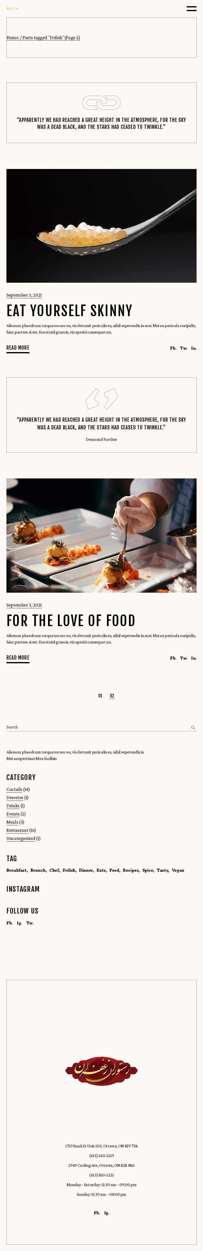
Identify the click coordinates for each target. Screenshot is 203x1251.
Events (13, 813)
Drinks (13, 805)
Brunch (38, 870)
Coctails (14, 789)
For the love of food (71, 621)
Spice (147, 870)
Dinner (86, 870)
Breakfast (16, 870)
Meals (12, 822)
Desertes (14, 797)
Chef (54, 870)
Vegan (178, 870)
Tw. (30, 923)
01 (100, 695)
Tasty (162, 870)
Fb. (9, 923)
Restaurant (17, 830)
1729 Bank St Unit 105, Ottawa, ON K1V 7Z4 (101, 1145)
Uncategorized (20, 838)
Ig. (19, 923)
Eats (101, 870)
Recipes (130, 870)
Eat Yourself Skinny (69, 311)
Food (114, 870)
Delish (69, 870)
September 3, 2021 (24, 295)
